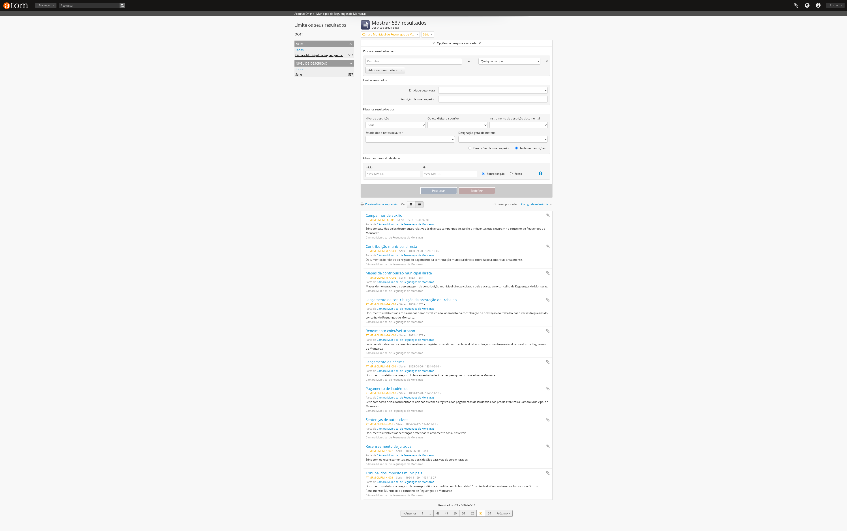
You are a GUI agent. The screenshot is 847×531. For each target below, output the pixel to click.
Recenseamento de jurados (388, 446)
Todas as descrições (532, 148)
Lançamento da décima (385, 362)
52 (472, 513)
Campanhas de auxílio (384, 215)
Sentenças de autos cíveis (387, 419)
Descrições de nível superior (491, 148)
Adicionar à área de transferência (548, 215)
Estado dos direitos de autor (384, 133)
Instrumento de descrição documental (514, 118)
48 (437, 513)
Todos (299, 50)
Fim (425, 167)
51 (463, 513)
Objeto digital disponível (443, 118)
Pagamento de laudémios (387, 388)
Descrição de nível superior (417, 99)
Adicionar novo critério (383, 70)
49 (446, 513)
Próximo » (503, 513)
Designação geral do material (477, 133)
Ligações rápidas (818, 5)
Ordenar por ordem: (506, 204)
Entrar (834, 5)
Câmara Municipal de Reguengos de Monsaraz (325, 55)
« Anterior (409, 513)
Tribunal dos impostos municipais (394, 473)
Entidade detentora (422, 90)
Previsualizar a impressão (381, 204)
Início (369, 167)
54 (489, 513)
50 (455, 513)
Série (298, 74)
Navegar (44, 5)
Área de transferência (796, 5)
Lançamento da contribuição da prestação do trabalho (411, 299)
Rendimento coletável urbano (390, 330)
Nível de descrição (311, 63)
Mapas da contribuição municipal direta (399, 273)
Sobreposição (495, 174)
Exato (518, 174)
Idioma (807, 5)
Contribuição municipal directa (391, 246)
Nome (300, 44)
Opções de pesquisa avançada (456, 43)
